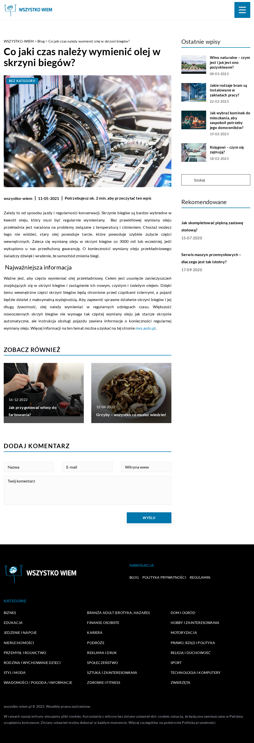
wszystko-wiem (18, 198)
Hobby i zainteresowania (195, 622)
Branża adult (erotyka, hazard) (118, 613)
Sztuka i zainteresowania (112, 672)
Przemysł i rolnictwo (25, 653)
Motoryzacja (184, 632)
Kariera (94, 632)
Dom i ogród (183, 613)
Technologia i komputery (196, 672)
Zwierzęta (180, 682)
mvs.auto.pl (145, 328)
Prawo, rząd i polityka (193, 643)
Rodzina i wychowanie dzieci (32, 662)
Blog (134, 577)
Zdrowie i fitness (103, 682)
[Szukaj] (187, 180)
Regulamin (200, 577)
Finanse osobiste (103, 622)
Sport (176, 662)
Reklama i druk (102, 653)
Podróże (95, 643)
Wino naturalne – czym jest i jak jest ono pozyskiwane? (230, 62)
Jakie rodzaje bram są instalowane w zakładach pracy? (228, 90)
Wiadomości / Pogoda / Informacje (38, 682)
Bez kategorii (22, 81)
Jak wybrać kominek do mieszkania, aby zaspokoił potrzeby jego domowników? (230, 120)
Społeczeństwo (102, 662)
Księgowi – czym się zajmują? (227, 149)
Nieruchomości (19, 643)
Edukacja (13, 622)
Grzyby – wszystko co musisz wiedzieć (131, 414)
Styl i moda (15, 672)
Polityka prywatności (164, 577)
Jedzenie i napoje (20, 632)
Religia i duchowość (191, 653)
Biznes (10, 613)
